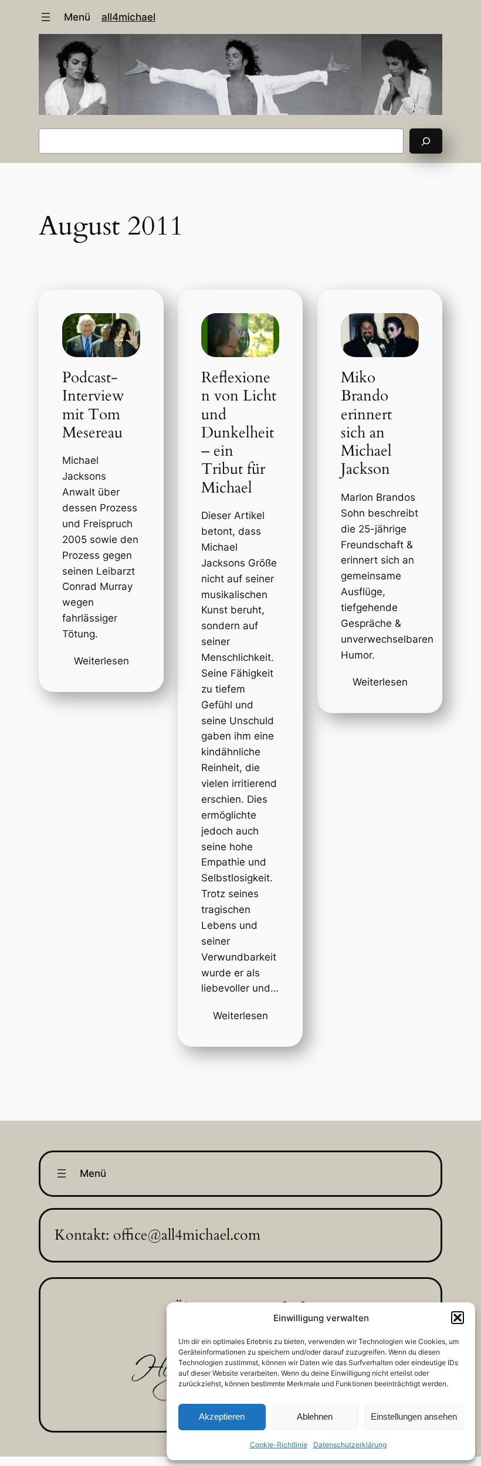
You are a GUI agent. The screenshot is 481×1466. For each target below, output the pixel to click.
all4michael (128, 17)
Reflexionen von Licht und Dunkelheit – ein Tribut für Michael (239, 432)
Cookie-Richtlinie (278, 1444)
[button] (457, 1318)
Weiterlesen (100, 661)
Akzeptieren (222, 1416)
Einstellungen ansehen (414, 1416)
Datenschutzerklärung (350, 1444)
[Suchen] (425, 141)
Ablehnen (315, 1416)
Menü (77, 17)
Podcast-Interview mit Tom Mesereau (93, 405)
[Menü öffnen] (46, 17)
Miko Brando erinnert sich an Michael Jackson (366, 423)
